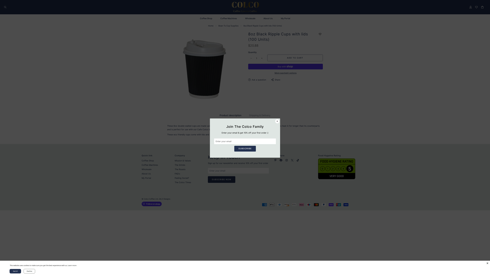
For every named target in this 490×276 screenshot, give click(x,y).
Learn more (72, 265)
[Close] (487, 263)
